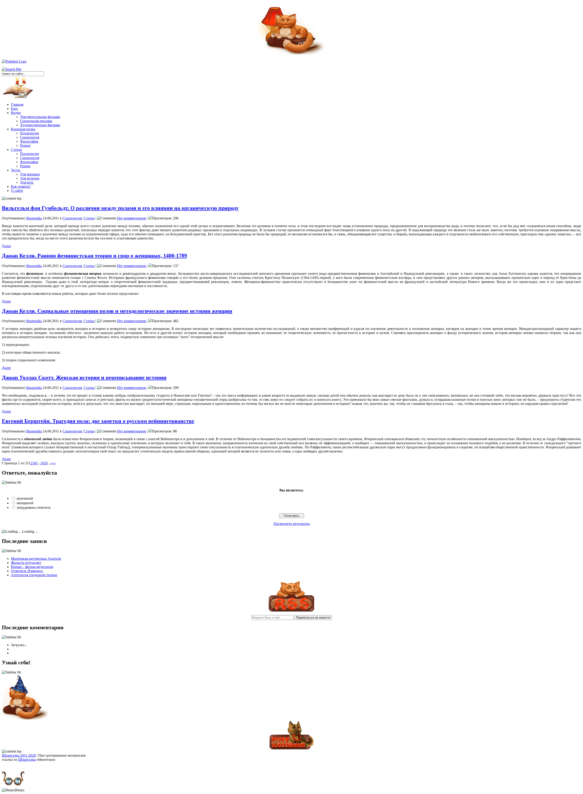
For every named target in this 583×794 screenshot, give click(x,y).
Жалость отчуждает (26, 563)
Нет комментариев (131, 218)
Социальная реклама (36, 121)
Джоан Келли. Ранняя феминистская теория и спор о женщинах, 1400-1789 (94, 256)
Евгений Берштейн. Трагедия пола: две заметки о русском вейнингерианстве (98, 421)
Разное (25, 145)
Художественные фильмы (40, 125)
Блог (14, 108)
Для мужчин (29, 178)
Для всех (27, 182)
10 (42, 463)
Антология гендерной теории (34, 575)
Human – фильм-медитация (32, 567)
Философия (29, 141)
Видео (16, 113)
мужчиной (25, 498)
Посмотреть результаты (292, 524)
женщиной (25, 503)
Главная (17, 104)
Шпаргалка (27, 759)
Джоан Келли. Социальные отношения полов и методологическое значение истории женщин (117, 311)
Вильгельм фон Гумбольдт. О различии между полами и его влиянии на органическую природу (120, 208)
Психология (29, 133)
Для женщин (30, 174)
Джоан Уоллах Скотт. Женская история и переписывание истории (84, 377)
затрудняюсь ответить (34, 507)
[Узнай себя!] (26, 719)
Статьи (16, 150)
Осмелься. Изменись (27, 571)
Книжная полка (23, 129)
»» (54, 463)
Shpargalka (34, 218)
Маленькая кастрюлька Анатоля (36, 558)
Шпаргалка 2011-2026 (19, 755)
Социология (29, 137)
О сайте (17, 191)
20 (46, 463)
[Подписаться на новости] (291, 610)
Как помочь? (21, 186)
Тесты (15, 170)
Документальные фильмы (40, 117)
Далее (6, 246)
